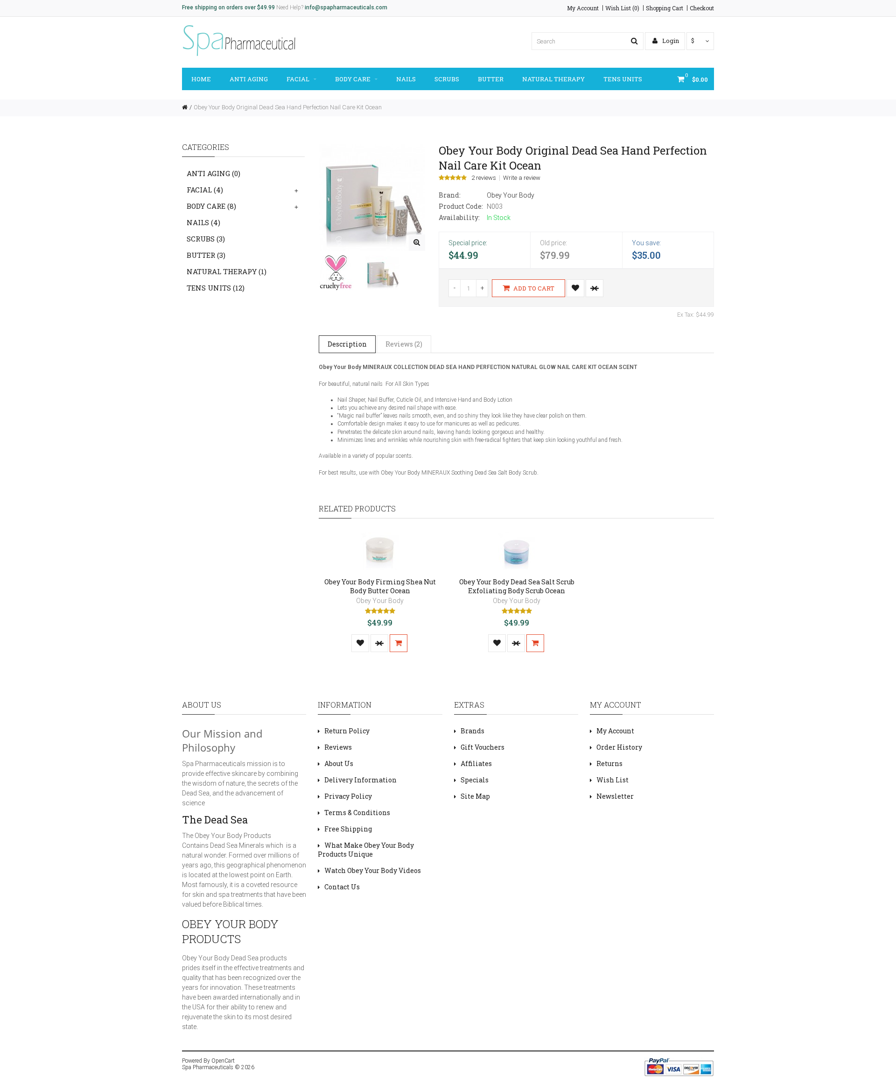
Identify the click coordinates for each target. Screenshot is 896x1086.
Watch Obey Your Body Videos (372, 870)
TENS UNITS (622, 79)
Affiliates (476, 763)
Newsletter (615, 796)
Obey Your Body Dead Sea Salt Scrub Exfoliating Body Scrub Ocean (516, 586)
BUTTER (491, 79)
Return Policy (347, 730)
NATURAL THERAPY (553, 79)
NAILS (406, 79)
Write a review (521, 178)
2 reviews (483, 178)
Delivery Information (360, 779)
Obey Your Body (510, 195)
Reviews (338, 747)
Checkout (702, 8)
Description (347, 344)
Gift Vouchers (482, 747)
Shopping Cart (664, 8)
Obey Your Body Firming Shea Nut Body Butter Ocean (380, 586)
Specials (475, 779)
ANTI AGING (249, 79)
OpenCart (223, 1061)
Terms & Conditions (357, 812)
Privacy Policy (348, 796)
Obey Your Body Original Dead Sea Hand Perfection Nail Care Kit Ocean (288, 107)
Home (201, 79)
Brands (472, 730)
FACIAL (298, 79)
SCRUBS (446, 79)
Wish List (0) (622, 8)
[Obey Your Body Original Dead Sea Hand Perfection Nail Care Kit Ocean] (417, 242)
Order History (619, 747)
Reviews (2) (403, 344)
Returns (609, 763)
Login (670, 40)
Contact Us (342, 886)
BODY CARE (353, 79)
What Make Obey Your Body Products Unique (366, 850)
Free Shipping (348, 828)
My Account (583, 8)
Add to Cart (533, 288)
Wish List (612, 779)
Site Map (475, 796)
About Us (338, 763)
